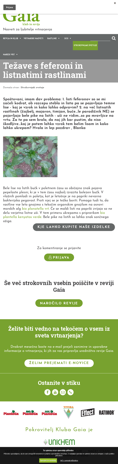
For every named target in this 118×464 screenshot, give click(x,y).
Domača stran (11, 87)
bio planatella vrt (35, 209)
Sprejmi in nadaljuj (48, 460)
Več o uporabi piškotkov (69, 460)
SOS (66, 39)
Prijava (61, 258)
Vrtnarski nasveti (33, 39)
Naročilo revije (59, 303)
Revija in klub (10, 39)
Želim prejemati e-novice (59, 363)
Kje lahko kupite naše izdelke (73, 227)
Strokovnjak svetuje (85, 45)
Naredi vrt (9, 55)
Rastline (52, 39)
